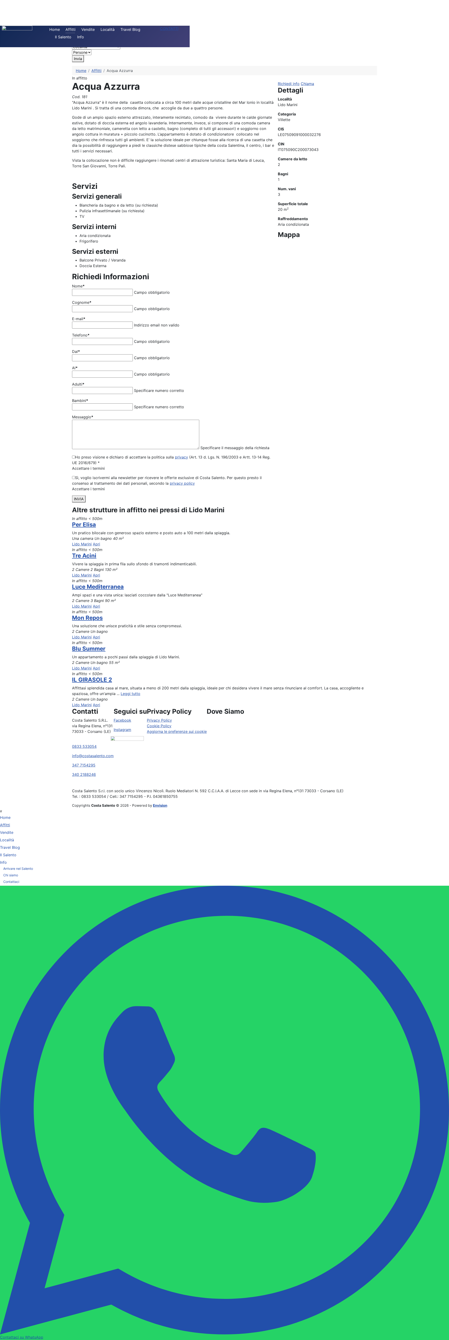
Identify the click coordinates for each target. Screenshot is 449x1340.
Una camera (82, 538)
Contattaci (11, 882)
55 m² (114, 662)
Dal (76, 351)
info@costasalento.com (93, 755)
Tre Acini (84, 555)
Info (80, 37)
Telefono (81, 335)
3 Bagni (97, 600)
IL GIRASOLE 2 (92, 679)
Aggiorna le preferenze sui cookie (177, 731)
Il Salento (63, 37)
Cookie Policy (159, 726)
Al (75, 367)
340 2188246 (84, 774)
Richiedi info (289, 83)
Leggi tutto (130, 693)
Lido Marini (82, 544)
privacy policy (182, 483)
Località (108, 29)
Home (54, 29)
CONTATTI (169, 28)
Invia (78, 58)
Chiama (307, 83)
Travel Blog (130, 29)
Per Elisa (84, 524)
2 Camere (80, 569)
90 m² (110, 600)
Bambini (80, 400)
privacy (181, 457)
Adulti (78, 384)
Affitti (70, 29)
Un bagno (103, 538)
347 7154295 (83, 765)
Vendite (88, 29)
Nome (78, 286)
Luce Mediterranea (98, 586)
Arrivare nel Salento (18, 869)
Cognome (81, 302)
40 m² (118, 538)
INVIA (79, 499)
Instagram (122, 729)
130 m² (111, 569)
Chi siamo (10, 875)
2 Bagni (97, 569)
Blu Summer (88, 648)
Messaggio (82, 417)
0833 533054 (84, 746)
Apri (96, 544)
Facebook (122, 720)
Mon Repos (87, 617)
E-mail (78, 318)
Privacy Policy (159, 720)
